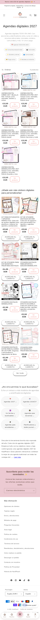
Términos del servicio (11, 543)
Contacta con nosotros (12, 562)
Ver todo (20, 373)
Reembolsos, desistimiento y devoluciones (19, 548)
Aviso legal (8, 529)
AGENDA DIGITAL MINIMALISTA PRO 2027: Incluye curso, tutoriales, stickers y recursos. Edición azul (29, 96)
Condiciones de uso (11, 539)
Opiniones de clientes (11, 506)
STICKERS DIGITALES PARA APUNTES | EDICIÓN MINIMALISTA (28, 264)
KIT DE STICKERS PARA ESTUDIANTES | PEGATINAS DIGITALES (10, 264)
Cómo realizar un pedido (13, 553)
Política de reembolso (26, 609)
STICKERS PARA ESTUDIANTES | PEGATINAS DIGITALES (28, 349)
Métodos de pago (10, 520)
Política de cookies (10, 534)
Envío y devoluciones (11, 515)
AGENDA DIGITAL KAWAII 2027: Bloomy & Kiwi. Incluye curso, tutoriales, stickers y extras (10, 96)
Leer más (17, 457)
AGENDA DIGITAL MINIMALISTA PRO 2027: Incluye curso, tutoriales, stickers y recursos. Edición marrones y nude (29, 133)
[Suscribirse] (33, 490)
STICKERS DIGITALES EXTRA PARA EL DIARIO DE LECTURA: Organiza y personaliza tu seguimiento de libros (10, 350)
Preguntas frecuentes (11, 525)
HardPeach (15, 609)
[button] (4, 15)
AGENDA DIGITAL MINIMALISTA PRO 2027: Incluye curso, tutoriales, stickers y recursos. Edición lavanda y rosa (10, 170)
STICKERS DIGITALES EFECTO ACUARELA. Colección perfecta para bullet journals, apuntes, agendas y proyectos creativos (28, 306)
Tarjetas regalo (9, 511)
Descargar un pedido (11, 557)
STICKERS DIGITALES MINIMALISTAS (10, 303)
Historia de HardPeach (12, 571)
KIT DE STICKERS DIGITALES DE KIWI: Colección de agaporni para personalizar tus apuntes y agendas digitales (28, 221)
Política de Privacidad (11, 567)
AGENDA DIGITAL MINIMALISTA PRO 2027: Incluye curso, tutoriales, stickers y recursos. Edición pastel (10, 133)
